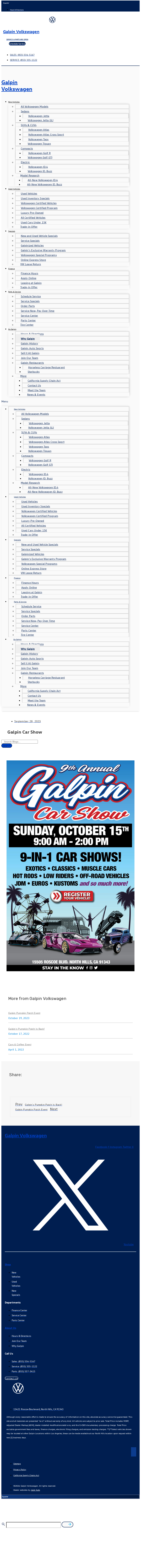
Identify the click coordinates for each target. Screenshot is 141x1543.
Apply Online (28, 278)
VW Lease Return (30, 264)
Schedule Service (31, 296)
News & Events (36, 394)
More (23, 376)
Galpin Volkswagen (21, 31)
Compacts (27, 148)
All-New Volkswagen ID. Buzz (44, 184)
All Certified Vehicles (33, 217)
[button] (65, 401)
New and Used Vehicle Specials (39, 235)
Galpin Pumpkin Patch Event (24, 1013)
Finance (11, 268)
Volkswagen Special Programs (39, 255)
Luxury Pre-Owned (32, 212)
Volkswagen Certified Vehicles (39, 203)
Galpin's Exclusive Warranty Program (43, 250)
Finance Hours (29, 273)
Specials (11, 231)
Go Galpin (12, 329)
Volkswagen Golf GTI (40, 157)
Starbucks (34, 371)
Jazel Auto (35, 1489)
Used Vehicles (14, 188)
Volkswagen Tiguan (39, 143)
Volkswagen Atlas (38, 129)
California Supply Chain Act (44, 380)
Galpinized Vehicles (32, 245)
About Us (10, 1328)
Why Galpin (28, 338)
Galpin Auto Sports (32, 348)
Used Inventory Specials (35, 198)
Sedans (25, 111)
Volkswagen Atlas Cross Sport (46, 134)
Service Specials (30, 240)
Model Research (29, 175)
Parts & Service (14, 291)
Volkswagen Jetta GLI (40, 120)
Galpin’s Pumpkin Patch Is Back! (26, 1028)
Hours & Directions (32, 333)
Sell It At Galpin (30, 353)
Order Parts (28, 306)
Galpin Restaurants (32, 362)
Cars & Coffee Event (19, 1044)
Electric (25, 162)
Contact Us (34, 385)
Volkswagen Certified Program (39, 208)
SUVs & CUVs (28, 125)
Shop (8, 1264)
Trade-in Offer (28, 226)
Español (6, 3)
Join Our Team (29, 358)
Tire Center (27, 324)
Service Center (29, 315)
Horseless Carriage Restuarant (46, 367)
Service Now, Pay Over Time (38, 310)
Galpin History (29, 343)
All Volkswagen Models (34, 106)
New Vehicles (14, 101)
